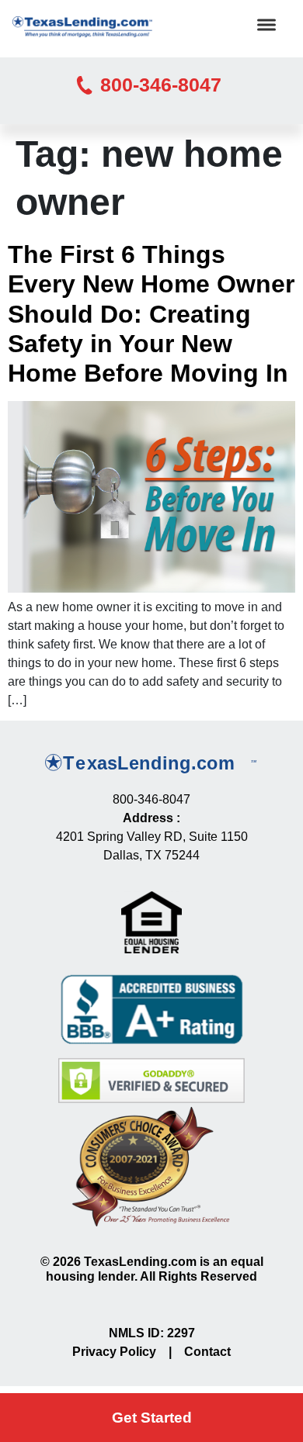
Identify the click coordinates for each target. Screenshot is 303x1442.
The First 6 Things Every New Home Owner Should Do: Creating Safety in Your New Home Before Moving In (151, 314)
